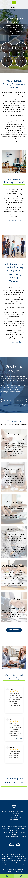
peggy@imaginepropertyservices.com (14, 869)
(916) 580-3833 (14, 820)
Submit (21, 405)
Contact (23, 836)
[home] (14, 2)
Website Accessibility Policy (14, 871)
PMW (14, 834)
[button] (7, 876)
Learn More (12, 220)
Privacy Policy (15, 836)
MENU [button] (14, 7)
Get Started (14, 630)
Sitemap (6, 836)
